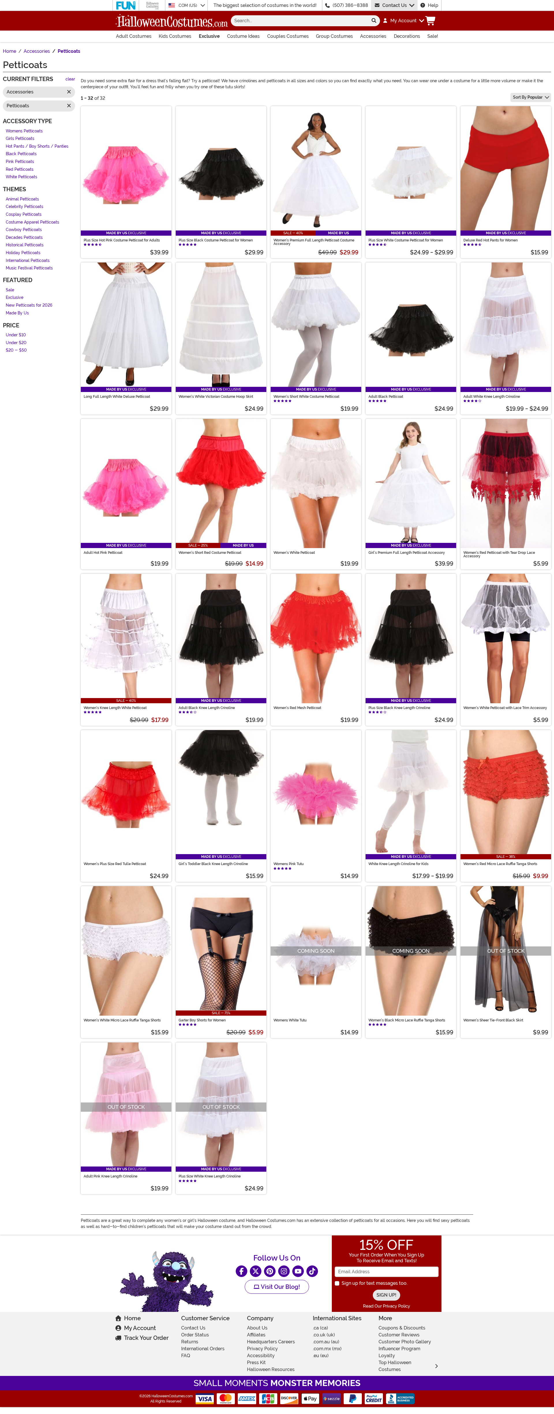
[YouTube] (298, 1271)
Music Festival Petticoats (29, 268)
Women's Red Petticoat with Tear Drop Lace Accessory (499, 554)
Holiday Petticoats (23, 252)
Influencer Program (399, 1348)
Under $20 (16, 342)
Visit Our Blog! (279, 1286)
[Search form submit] (374, 20)
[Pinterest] (270, 1271)
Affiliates (256, 1335)
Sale (10, 290)
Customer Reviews (399, 1335)
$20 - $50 (16, 350)
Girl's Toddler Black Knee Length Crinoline (213, 864)
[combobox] (299, 20)
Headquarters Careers (271, 1341)
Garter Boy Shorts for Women (202, 1020)
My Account (140, 1328)
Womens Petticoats (24, 131)
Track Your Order (146, 1337)
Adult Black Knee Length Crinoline (207, 708)
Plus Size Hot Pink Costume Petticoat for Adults (122, 240)
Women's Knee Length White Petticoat (115, 708)
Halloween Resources (271, 1369)
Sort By (527, 97)
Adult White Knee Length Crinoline (491, 397)
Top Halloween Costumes (395, 1366)
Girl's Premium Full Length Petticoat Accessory (406, 553)
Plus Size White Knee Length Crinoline (210, 1176)
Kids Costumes (175, 36)
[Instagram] (284, 1271)
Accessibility (261, 1355)
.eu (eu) (321, 1355)
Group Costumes (334, 36)
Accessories (373, 36)
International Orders (202, 1348)
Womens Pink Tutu (289, 864)
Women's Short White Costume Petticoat (306, 397)
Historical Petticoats (25, 245)
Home (132, 1318)
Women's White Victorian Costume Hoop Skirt (216, 397)
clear (70, 79)
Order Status (195, 1335)
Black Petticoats (21, 154)
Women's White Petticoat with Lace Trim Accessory (505, 708)
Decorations (407, 36)
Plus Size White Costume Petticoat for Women (405, 240)
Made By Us (17, 313)
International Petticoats (28, 260)
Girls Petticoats (20, 138)
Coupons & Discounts (402, 1328)
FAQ (185, 1355)
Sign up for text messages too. (374, 1283)
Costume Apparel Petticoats (32, 222)
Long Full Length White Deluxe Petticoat (117, 397)
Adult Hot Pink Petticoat (103, 553)
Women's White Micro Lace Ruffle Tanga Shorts (122, 1020)
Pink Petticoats (20, 161)
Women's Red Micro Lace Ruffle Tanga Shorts (500, 864)
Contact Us (394, 5)
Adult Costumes (133, 36)
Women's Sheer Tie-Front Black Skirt (493, 1020)
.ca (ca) (320, 1328)
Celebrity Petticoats (24, 207)
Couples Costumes (288, 36)
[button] (403, 20)
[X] (255, 1271)
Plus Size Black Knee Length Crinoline (399, 708)
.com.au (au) (326, 1341)
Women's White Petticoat (294, 553)
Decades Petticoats (24, 237)
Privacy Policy (262, 1348)
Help (433, 5)
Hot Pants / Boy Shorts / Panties (37, 146)
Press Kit (256, 1362)
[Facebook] (241, 1271)
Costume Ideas (243, 36)
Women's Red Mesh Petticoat (297, 708)
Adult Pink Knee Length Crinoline (110, 1176)
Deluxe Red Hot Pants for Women (490, 240)
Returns (189, 1341)
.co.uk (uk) (324, 1335)
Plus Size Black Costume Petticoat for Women (216, 240)
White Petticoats (21, 177)
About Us (257, 1328)
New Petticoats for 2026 (29, 305)
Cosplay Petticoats (24, 214)
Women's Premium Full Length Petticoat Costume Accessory (314, 242)
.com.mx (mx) (327, 1348)
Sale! (432, 36)
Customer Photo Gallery (405, 1341)
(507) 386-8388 (350, 5)
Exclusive (209, 36)
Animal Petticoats (22, 199)
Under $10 (16, 335)
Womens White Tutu (290, 1020)
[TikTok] (312, 1271)
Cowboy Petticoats (24, 230)
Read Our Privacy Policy (386, 1306)
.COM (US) (188, 5)
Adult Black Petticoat (385, 397)
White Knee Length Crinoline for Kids (398, 864)
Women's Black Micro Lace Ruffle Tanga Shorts (406, 1020)
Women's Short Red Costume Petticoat (210, 553)
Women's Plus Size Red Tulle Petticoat (115, 864)
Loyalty (387, 1355)
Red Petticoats (19, 169)
